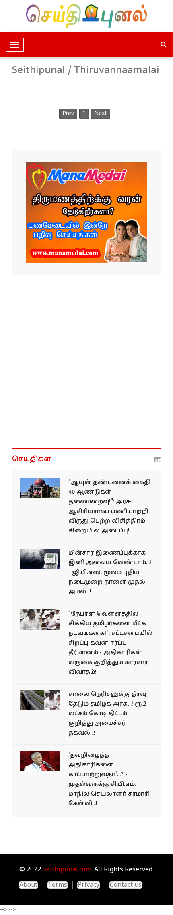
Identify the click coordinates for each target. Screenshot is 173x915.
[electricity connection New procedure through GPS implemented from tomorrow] (40, 559)
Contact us (126, 885)
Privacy (88, 885)
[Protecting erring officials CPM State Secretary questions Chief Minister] (40, 761)
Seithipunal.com (67, 870)
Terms (57, 885)
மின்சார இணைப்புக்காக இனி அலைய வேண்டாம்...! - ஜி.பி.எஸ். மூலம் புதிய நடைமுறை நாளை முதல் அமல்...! (109, 572)
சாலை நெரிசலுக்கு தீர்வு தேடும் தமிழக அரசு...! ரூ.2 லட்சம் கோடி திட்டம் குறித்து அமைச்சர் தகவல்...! (107, 714)
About (28, 885)
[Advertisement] (86, 361)
